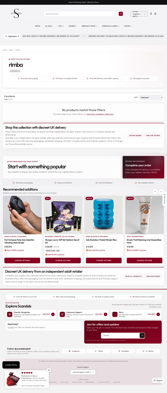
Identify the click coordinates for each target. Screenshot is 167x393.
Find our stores (153, 136)
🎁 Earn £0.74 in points (95, 250)
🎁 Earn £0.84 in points (136, 250)
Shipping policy (89, 382)
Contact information (104, 382)
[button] (49, 370)
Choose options (22, 260)
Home (5, 50)
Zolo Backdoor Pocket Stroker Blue (101, 240)
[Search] (121, 14)
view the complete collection (100, 114)
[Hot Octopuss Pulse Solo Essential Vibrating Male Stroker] (22, 215)
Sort (136, 97)
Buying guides (135, 136)
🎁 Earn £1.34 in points (54, 255)
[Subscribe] (142, 335)
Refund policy (53, 382)
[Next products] (161, 191)
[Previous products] (155, 191)
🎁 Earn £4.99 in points (14, 250)
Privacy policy (65, 382)
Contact (11, 327)
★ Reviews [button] (164, 199)
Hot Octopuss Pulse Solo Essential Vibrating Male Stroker (19, 241)
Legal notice (116, 382)
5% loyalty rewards (141, 78)
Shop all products (133, 276)
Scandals (86, 379)
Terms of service (77, 382)
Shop (11, 50)
